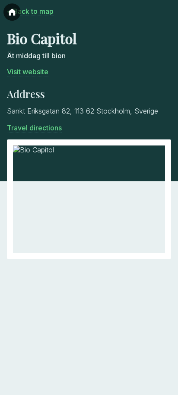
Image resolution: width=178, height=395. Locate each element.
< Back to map (30, 11)
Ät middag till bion (36, 55)
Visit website (27, 71)
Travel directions (34, 127)
